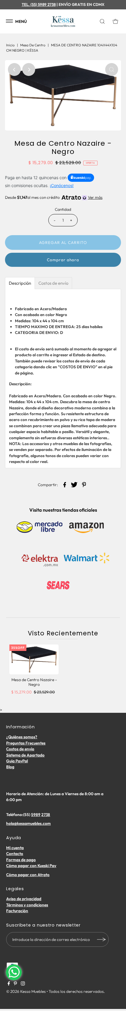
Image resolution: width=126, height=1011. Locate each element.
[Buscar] (103, 21)
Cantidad (63, 209)
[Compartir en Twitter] (74, 484)
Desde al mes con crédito (53, 197)
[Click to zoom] (111, 69)
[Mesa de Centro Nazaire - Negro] (34, 659)
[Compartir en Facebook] (64, 484)
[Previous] (14, 69)
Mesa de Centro (32, 45)
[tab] (20, 283)
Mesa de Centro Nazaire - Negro (34, 682)
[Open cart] (115, 21)
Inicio (10, 45)
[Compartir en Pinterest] (84, 484)
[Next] (28, 69)
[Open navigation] (9, 21)
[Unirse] (101, 939)
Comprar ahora (63, 259)
